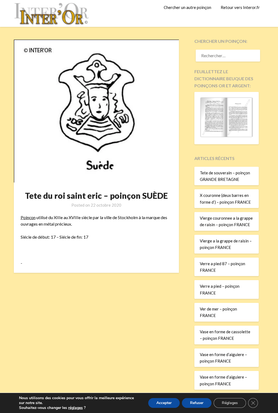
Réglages (230, 402)
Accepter (164, 402)
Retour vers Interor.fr (240, 7)
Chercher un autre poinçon (187, 7)
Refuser (196, 402)
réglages (75, 407)
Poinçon (28, 217)
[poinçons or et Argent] (226, 135)
